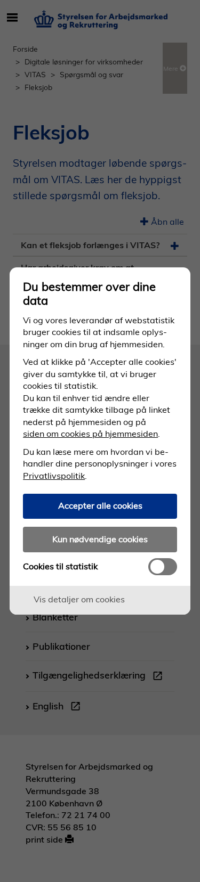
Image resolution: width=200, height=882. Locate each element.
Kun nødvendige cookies (100, 539)
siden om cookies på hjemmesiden (90, 433)
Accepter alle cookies (100, 505)
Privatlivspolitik (54, 475)
